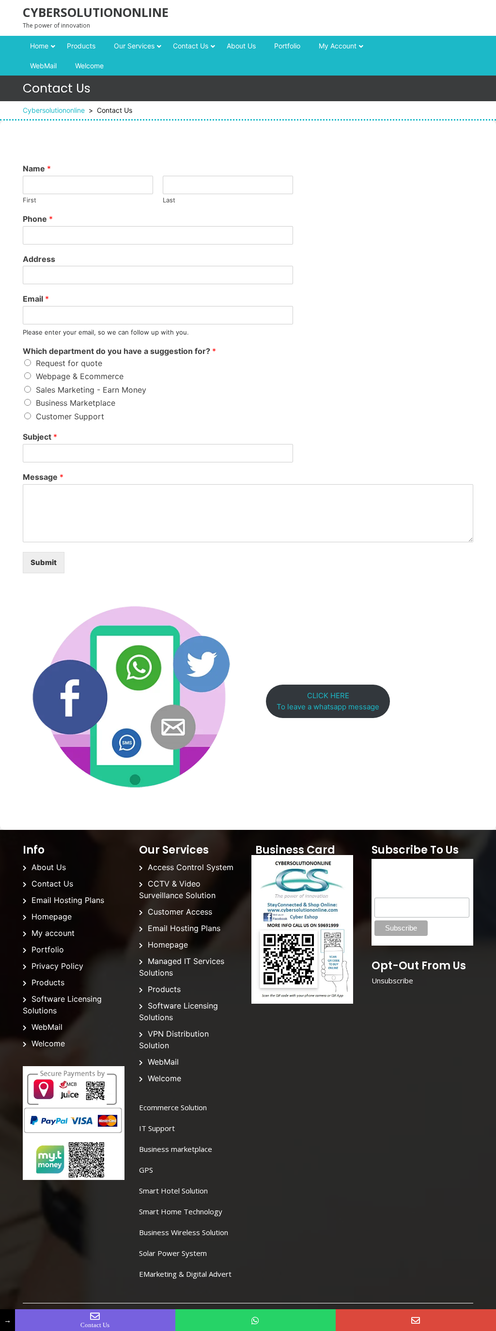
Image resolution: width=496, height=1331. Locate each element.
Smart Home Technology (180, 1211)
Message (43, 477)
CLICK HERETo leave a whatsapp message (328, 701)
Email (36, 299)
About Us (241, 46)
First (29, 200)
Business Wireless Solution (183, 1232)
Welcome (89, 65)
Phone (38, 219)
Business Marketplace (75, 403)
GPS (146, 1170)
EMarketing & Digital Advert (185, 1274)
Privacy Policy (57, 966)
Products (81, 46)
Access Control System (190, 867)
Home (39, 46)
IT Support (157, 1128)
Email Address (397, 892)
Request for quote (69, 363)
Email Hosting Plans (67, 900)
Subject (40, 437)
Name (37, 168)
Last (169, 200)
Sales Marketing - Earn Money (91, 390)
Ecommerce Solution (173, 1107)
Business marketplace (175, 1149)
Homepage (51, 916)
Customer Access (180, 912)
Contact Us (190, 46)
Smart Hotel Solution (173, 1190)
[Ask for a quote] (416, 1320)
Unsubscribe (392, 980)
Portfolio (287, 46)
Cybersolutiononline (96, 12)
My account (337, 46)
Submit (44, 562)
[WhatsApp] (255, 1320)
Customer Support (70, 416)
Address (39, 259)
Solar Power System (173, 1253)
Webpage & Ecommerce (80, 376)
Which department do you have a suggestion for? (119, 351)
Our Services (134, 46)
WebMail (43, 65)
